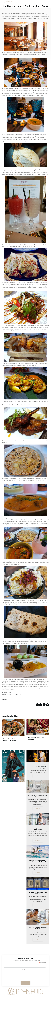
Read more (37, 775)
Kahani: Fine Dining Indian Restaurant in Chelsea (38, 928)
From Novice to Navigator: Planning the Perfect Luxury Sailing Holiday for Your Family (38, 862)
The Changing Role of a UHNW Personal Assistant (37, 829)
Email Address (24, 976)
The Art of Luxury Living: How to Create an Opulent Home (37, 796)
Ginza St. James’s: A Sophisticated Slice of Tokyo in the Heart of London (37, 765)
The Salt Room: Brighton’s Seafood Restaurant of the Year (13, 739)
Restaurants (5, 735)
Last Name (24, 969)
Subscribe (25, 982)
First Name (24, 964)
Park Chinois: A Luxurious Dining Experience (36, 738)
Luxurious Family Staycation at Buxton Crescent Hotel (37, 893)
